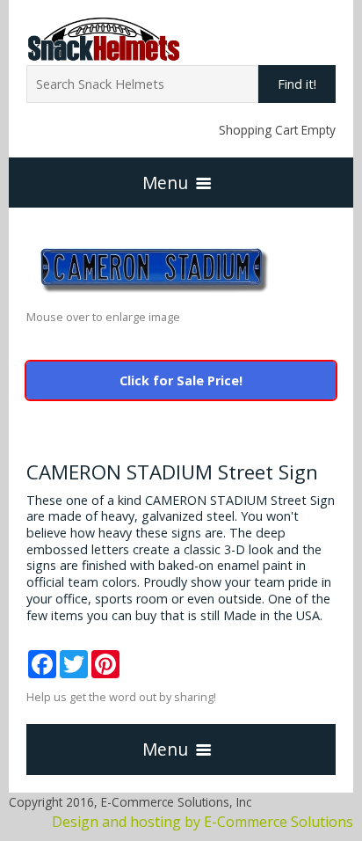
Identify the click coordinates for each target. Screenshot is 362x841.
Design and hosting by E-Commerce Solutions (202, 821)
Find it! (297, 84)
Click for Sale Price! (181, 380)
